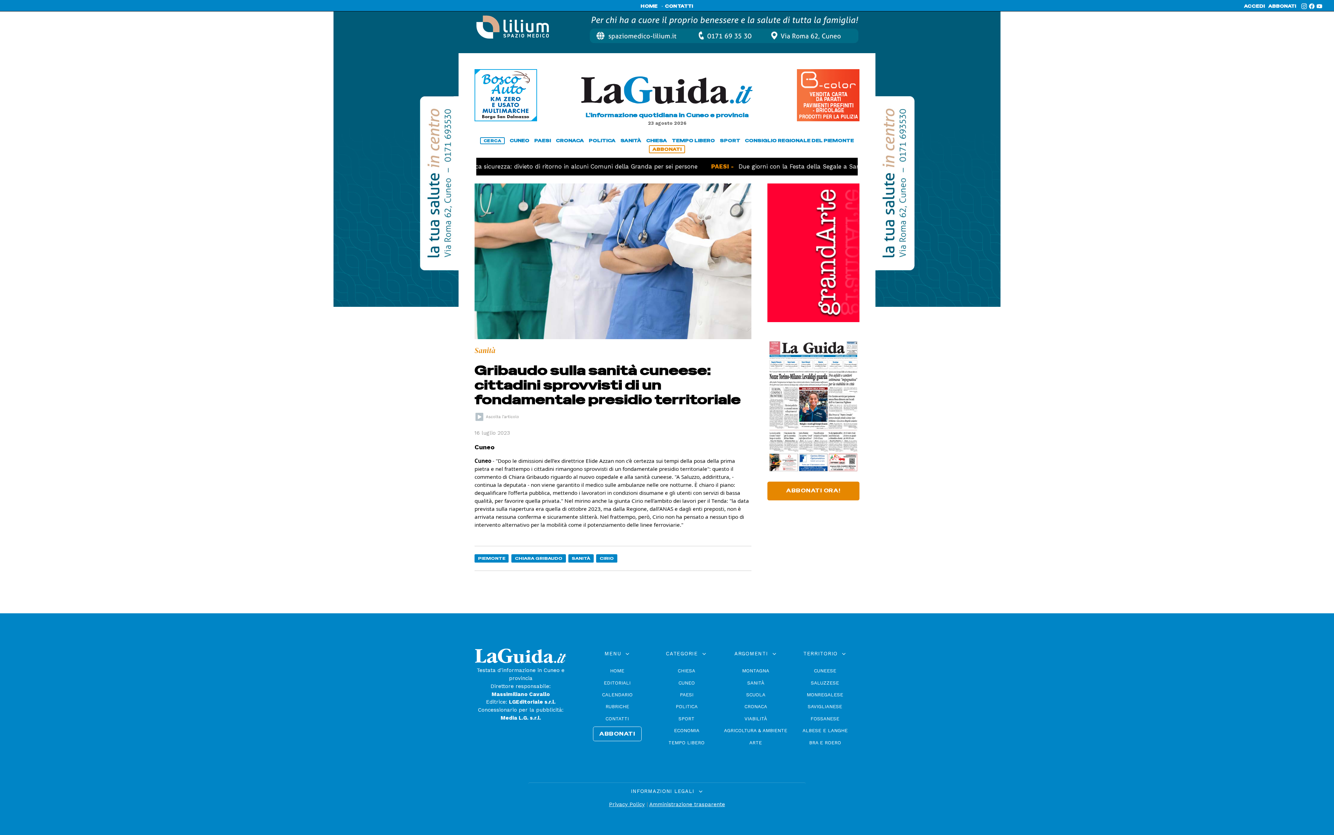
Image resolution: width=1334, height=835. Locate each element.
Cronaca (755, 706)
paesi (542, 141)
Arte (755, 742)
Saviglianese (825, 706)
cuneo (519, 141)
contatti (679, 6)
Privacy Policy (627, 804)
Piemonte (491, 558)
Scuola (755, 694)
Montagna (755, 670)
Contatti (617, 718)
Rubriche (617, 706)
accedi (1254, 6)
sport (730, 141)
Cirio (607, 558)
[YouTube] (1319, 6)
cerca (493, 140)
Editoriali (617, 683)
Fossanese (824, 718)
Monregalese (825, 694)
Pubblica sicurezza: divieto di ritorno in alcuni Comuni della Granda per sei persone (536, 166)
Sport (686, 718)
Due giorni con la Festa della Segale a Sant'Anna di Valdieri (788, 166)
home (649, 6)
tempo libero (693, 141)
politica (602, 141)
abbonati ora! (813, 490)
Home (617, 670)
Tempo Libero (686, 742)
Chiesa (686, 670)
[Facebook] (1312, 6)
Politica (687, 706)
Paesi (686, 694)
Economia (686, 730)
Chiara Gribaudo (538, 558)
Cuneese (825, 670)
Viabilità (755, 718)
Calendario (617, 694)
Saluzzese (825, 683)
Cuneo (686, 683)
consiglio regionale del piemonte (799, 141)
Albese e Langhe (825, 730)
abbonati (1282, 6)
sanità (630, 141)
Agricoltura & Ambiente (755, 730)
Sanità (581, 558)
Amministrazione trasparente (687, 804)
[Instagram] (1304, 6)
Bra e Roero (825, 742)
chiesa (656, 141)
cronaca (570, 141)
